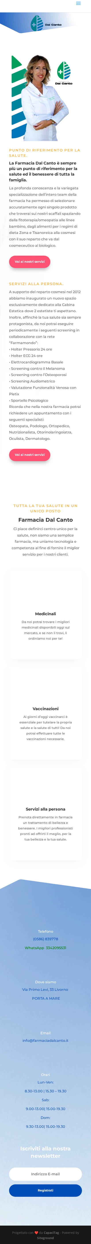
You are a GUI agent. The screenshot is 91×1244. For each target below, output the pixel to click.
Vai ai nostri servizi (30, 262)
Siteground (45, 1238)
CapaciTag (51, 1232)
